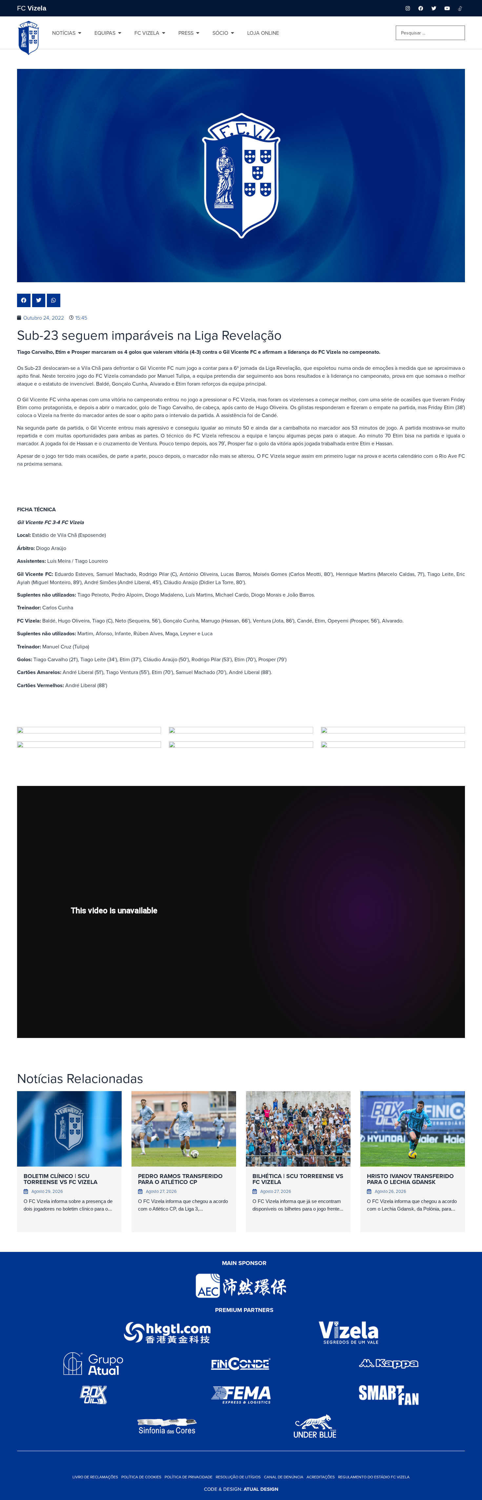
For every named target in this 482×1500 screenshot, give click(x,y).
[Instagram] (407, 8)
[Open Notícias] (79, 33)
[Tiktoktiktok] (460, 8)
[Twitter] (434, 8)
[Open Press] (197, 33)
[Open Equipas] (119, 33)
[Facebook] (421, 8)
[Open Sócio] (232, 33)
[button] (23, 300)
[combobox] (430, 33)
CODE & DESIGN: (241, 1489)
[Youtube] (447, 8)
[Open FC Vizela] (163, 33)
